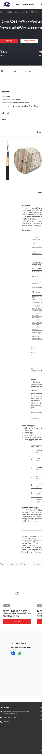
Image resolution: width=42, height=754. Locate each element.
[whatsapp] (19, 653)
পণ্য (5, 12)
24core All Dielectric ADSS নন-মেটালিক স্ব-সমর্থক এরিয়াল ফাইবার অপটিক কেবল (16, 613)
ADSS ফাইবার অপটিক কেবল (16, 12)
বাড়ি (1, 12)
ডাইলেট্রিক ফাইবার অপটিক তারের (17, 564)
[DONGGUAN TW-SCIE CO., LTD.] (6, 4)
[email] (13, 653)
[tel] (26, 653)
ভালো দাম (9, 41)
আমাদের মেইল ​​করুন (29, 41)
